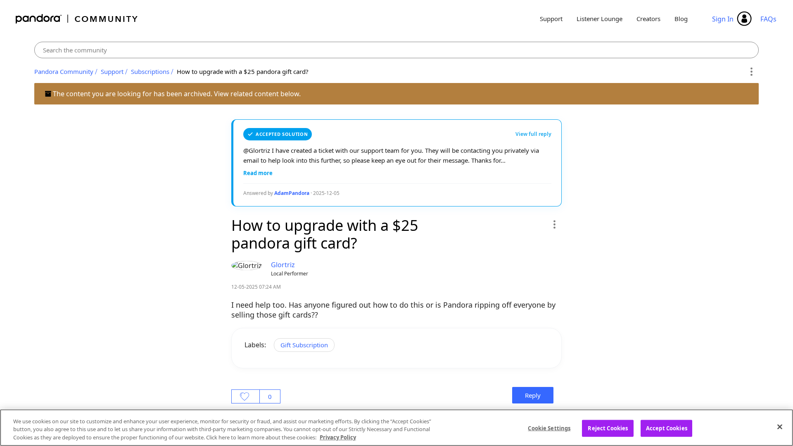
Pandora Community (77, 18)
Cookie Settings (549, 428)
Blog (681, 18)
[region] (396, 427)
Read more (258, 173)
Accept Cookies (666, 428)
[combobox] (396, 50)
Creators (648, 18)
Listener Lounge (599, 18)
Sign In (723, 19)
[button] (554, 224)
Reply (533, 395)
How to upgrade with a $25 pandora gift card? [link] (243, 71)
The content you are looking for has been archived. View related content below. (176, 93)
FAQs (768, 19)
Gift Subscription (304, 345)
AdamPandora (291, 193)
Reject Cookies (608, 428)
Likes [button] (245, 396)
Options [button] (751, 72)
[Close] (780, 427)
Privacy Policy (338, 437)
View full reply (533, 134)
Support (551, 18)
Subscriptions (150, 71)
